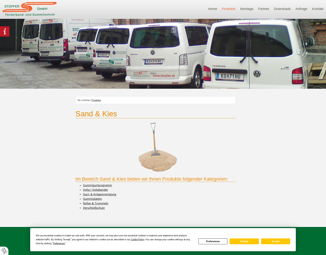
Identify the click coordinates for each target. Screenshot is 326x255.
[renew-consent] (4, 251)
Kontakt (318, 9)
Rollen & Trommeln (95, 203)
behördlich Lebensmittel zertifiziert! (4, 31)
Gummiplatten (92, 199)
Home (212, 9)
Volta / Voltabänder (95, 190)
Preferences (213, 241)
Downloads (282, 9)
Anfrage (301, 9)
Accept (276, 241)
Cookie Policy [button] (137, 239)
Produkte (228, 9)
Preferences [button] (59, 243)
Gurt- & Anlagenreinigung (99, 194)
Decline (244, 241)
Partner (263, 9)
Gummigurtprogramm (97, 185)
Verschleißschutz (94, 208)
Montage (246, 9)
